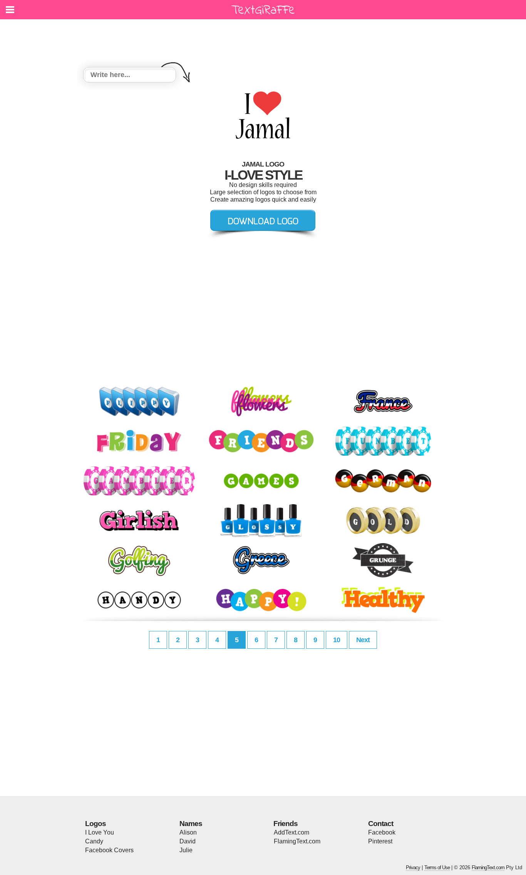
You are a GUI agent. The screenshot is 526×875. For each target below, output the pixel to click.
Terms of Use (437, 867)
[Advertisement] (265, 38)
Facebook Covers (109, 850)
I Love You (99, 832)
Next (363, 640)
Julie (186, 850)
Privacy (413, 867)
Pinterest (380, 841)
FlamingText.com (297, 841)
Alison (188, 832)
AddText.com (291, 832)
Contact (380, 823)
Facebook (381, 832)
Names (190, 823)
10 (336, 640)
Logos (95, 823)
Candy (94, 841)
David (187, 841)
